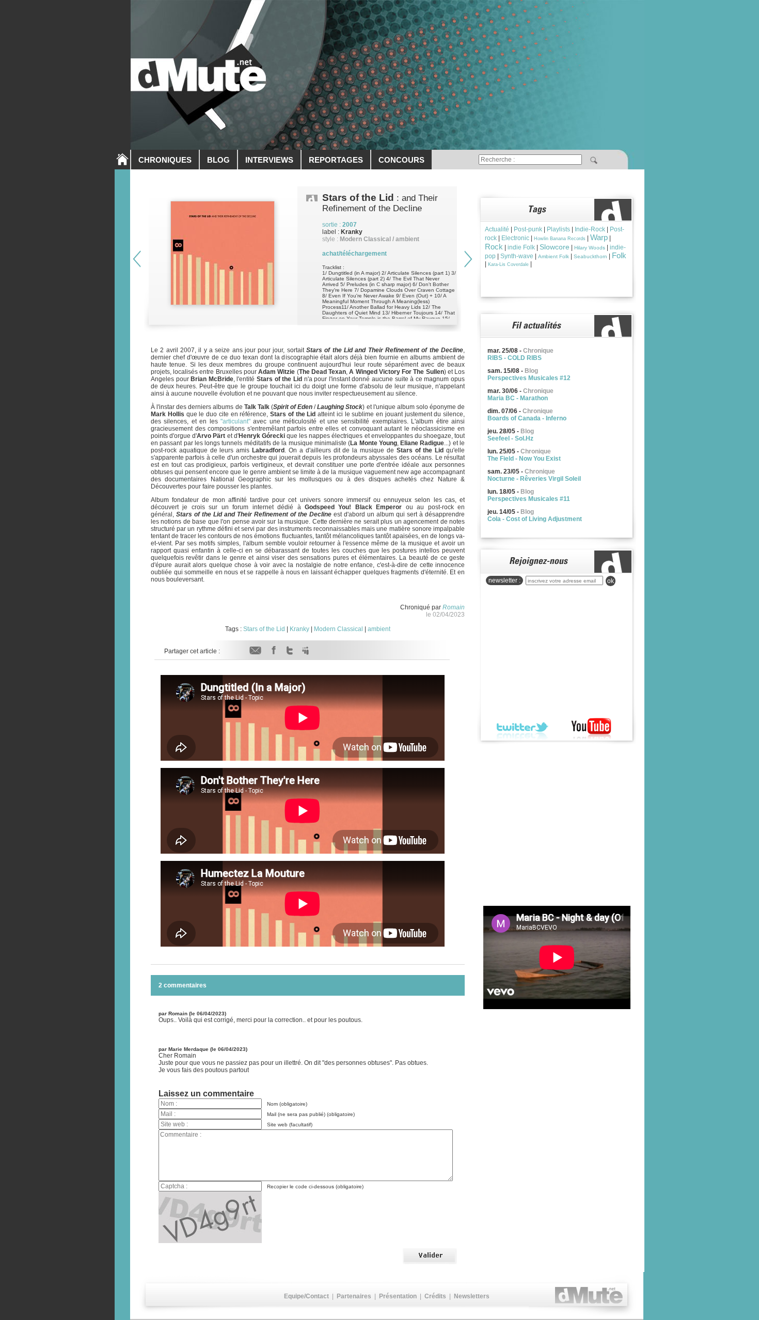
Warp (599, 237)
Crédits (435, 1296)
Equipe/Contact (306, 1296)
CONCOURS (401, 159)
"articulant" (235, 421)
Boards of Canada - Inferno (526, 418)
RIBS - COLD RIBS (514, 358)
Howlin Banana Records (560, 238)
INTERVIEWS (269, 159)
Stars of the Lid (264, 629)
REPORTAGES (336, 159)
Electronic (515, 238)
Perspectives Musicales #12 (529, 378)
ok (610, 581)
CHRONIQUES (165, 159)
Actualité (497, 229)
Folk (619, 255)
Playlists (558, 229)
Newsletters (471, 1296)
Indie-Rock (590, 229)
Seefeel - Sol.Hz (510, 438)
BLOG (218, 159)
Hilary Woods (589, 247)
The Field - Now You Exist (524, 458)
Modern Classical (338, 629)
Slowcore (555, 247)
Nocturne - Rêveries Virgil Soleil (534, 478)
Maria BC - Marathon (517, 398)
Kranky (299, 629)
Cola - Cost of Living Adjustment (534, 519)
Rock (494, 246)
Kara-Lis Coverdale (508, 264)
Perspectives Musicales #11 (528, 498)
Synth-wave (516, 256)
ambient (379, 629)
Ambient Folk (553, 256)
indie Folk (521, 247)
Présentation (398, 1296)
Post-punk (528, 229)
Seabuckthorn (590, 256)
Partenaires (354, 1296)
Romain (453, 607)
